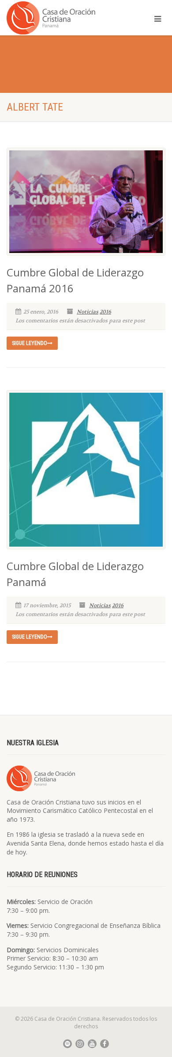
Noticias (87, 311)
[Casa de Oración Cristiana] (57, 17)
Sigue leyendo (29, 343)
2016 (105, 311)
